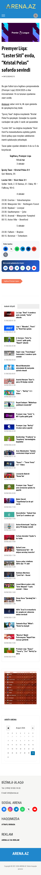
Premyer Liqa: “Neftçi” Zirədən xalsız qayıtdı (24, 426)
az (8, 104)
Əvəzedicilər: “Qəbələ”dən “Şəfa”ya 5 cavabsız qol (26, 514)
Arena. (4, 104)
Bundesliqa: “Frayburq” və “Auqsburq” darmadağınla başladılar (26, 439)
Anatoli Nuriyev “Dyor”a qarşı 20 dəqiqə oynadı (25, 381)
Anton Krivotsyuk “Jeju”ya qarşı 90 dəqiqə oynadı (26, 526)
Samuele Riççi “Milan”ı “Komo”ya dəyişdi (24, 624)
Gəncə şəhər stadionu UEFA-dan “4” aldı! (24, 562)
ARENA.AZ (20, 853)
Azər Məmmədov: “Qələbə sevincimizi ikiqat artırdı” (26, 452)
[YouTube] (34, 268)
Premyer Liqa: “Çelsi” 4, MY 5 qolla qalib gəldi (25, 415)
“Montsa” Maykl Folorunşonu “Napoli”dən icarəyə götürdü (25, 637)
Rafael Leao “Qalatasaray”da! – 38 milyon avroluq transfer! (25, 549)
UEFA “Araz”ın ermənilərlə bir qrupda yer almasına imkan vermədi (26, 612)
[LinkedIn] (28, 249)
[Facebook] (5, 249)
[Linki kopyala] (5, 254)
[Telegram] (22, 249)
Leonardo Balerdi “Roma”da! (22, 475)
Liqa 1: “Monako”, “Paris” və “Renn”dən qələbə (25, 328)
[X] (28, 268)
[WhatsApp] (17, 249)
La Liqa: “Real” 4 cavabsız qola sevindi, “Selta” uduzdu (26, 315)
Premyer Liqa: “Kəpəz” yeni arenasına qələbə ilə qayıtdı (25, 487)
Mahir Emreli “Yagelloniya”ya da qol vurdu (24, 501)
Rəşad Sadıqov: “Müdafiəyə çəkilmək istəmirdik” (26, 403)
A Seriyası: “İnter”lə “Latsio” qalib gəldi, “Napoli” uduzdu (23, 340)
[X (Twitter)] (11, 249)
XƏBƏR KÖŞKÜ (9, 306)
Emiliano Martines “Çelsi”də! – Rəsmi (23, 574)
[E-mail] (34, 249)
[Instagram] (11, 268)
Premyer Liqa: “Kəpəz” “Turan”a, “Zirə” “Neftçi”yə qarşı (26, 651)
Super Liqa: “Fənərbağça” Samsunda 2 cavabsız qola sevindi (26, 354)
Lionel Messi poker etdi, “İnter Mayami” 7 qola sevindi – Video (25, 586)
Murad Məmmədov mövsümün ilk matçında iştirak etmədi (25, 368)
